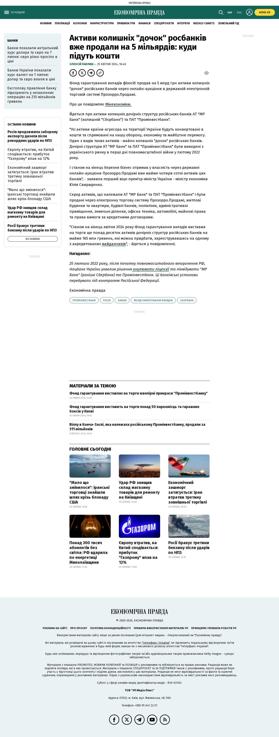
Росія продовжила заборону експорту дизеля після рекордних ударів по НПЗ (33, 136)
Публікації (62, 23)
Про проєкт (78, 628)
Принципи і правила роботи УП (213, 628)
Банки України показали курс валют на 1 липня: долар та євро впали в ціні (31, 74)
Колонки (80, 23)
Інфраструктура (102, 23)
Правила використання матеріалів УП (161, 628)
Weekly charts (204, 23)
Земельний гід (228, 23)
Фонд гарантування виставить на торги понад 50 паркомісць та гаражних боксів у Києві (134, 409)
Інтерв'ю (183, 23)
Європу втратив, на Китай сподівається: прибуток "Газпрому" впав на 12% (138, 552)
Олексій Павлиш (81, 64)
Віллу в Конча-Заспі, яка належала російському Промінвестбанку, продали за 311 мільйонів (137, 426)
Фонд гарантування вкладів (153, 300)
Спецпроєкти (164, 23)
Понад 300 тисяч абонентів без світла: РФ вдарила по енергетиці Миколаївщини (88, 552)
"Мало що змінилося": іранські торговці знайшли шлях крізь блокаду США (89, 492)
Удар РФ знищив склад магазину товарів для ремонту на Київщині (139, 490)
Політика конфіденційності (110, 628)
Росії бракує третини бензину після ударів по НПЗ (189, 547)
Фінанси (144, 23)
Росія (106, 300)
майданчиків (114, 243)
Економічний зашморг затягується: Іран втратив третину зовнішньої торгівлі (187, 492)
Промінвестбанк (84, 300)
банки (122, 300)
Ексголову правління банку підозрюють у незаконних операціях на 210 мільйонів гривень (31, 95)
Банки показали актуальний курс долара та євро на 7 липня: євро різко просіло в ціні (32, 54)
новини (45, 23)
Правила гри (126, 23)
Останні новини (22, 124)
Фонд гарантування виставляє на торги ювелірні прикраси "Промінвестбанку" (138, 393)
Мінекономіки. (118, 104)
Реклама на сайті (55, 628)
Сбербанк (186, 300)
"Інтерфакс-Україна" (156, 643)
